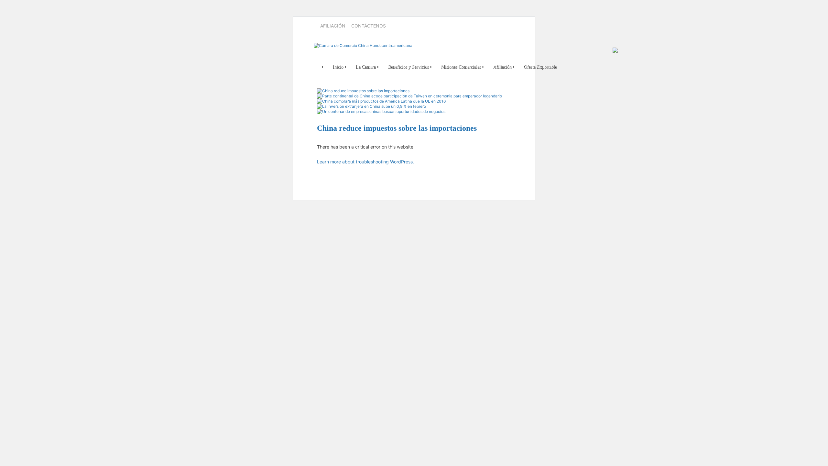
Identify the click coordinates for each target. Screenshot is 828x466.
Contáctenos (368, 25)
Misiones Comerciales (461, 66)
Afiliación (332, 25)
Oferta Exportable (540, 66)
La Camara (365, 66)
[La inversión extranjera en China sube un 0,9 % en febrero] (371, 106)
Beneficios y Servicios (408, 66)
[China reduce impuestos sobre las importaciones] (363, 90)
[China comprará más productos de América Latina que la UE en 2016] (381, 101)
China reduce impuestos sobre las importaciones (397, 128)
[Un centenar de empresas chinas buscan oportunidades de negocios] (381, 111)
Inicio (337, 66)
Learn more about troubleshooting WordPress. (365, 161)
